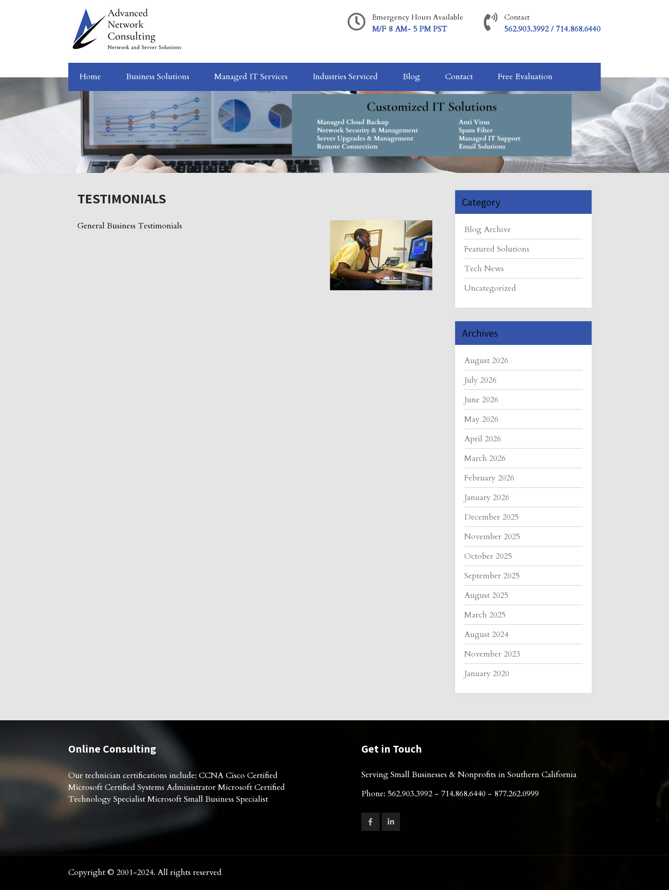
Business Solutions (157, 76)
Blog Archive (487, 229)
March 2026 (485, 458)
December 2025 (491, 517)
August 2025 (486, 595)
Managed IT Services (251, 76)
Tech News (484, 268)
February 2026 (489, 478)
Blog (411, 76)
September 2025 (492, 576)
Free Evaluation (525, 76)
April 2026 (482, 439)
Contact (459, 76)
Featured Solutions (496, 249)
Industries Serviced (345, 76)
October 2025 (488, 556)
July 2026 (480, 380)
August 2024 (486, 634)
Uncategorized (490, 288)
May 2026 (481, 419)
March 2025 (485, 615)
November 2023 (492, 654)
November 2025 (492, 536)
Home (90, 76)
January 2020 (486, 673)
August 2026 (486, 360)
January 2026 (486, 497)
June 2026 (481, 399)
